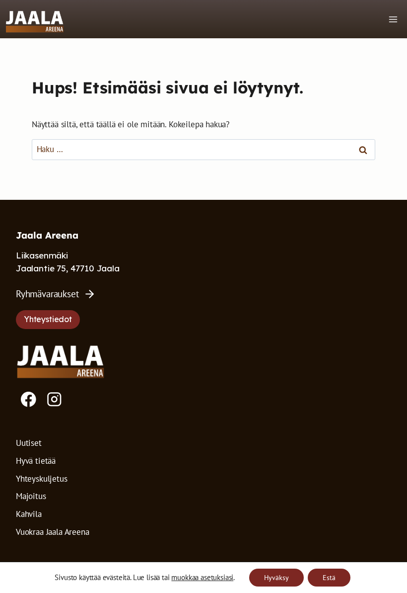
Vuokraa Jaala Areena (52, 531)
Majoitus (31, 496)
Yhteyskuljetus (42, 478)
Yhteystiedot (48, 319)
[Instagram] (54, 399)
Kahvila (29, 513)
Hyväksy (276, 577)
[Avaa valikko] (393, 19)
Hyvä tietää (36, 460)
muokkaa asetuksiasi (202, 577)
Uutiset (29, 442)
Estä (329, 577)
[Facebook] (28, 399)
